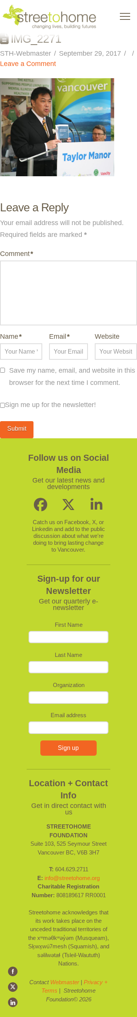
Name (11, 336)
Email (59, 336)
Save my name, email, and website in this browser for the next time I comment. (72, 376)
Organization (68, 685)
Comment (16, 253)
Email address (68, 715)
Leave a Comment (28, 64)
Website (107, 336)
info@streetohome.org (72, 878)
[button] (125, 16)
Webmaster (64, 982)
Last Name (68, 655)
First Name (69, 624)
